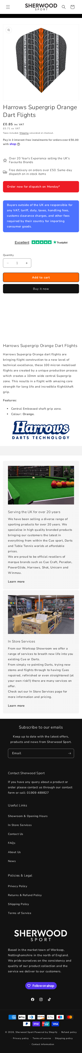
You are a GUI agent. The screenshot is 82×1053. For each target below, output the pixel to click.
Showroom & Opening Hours (28, 816)
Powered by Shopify (46, 1032)
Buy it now (41, 289)
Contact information (43, 1044)
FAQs (11, 843)
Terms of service (42, 1038)
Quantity (8, 255)
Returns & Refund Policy (25, 895)
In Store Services (20, 825)
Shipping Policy (18, 904)
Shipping (24, 133)
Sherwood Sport (25, 1032)
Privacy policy (21, 1038)
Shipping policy (64, 1038)
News (12, 861)
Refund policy (69, 1032)
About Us (14, 852)
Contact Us (15, 834)
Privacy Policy (17, 886)
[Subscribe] (69, 753)
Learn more (16, 582)
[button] (8, 7)
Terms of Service (19, 913)
